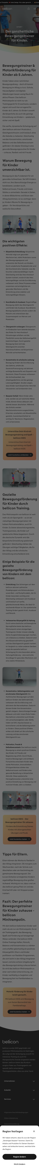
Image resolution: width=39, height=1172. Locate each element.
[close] (34, 1131)
